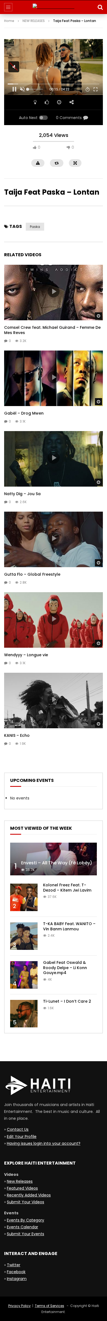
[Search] (100, 7)
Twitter (13, 1265)
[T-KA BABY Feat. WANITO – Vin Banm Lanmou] (24, 936)
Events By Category (25, 1220)
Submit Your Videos (25, 1202)
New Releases (20, 1181)
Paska (35, 226)
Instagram (17, 1278)
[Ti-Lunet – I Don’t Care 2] (24, 1013)
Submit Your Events (25, 1234)
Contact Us (18, 1129)
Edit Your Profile (21, 1136)
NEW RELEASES (33, 20)
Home (9, 20)
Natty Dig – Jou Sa (22, 494)
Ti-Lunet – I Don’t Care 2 (67, 1001)
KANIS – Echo (17, 735)
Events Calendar (22, 1227)
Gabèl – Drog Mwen (24, 413)
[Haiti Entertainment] (53, 7)
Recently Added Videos (29, 1195)
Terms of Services (49, 1305)
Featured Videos (22, 1188)
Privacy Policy (19, 1305)
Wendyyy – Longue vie (26, 655)
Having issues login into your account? (43, 1143)
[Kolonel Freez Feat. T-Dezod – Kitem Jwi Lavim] (24, 897)
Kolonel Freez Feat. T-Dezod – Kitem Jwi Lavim (67, 887)
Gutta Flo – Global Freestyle (32, 574)
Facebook (16, 1272)
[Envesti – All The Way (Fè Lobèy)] (53, 859)
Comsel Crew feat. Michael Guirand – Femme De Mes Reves (52, 330)
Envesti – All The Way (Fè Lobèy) (56, 863)
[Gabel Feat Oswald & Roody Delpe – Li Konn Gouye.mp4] (24, 975)
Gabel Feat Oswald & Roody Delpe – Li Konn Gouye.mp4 (65, 968)
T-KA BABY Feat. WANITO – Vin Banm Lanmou (69, 926)
